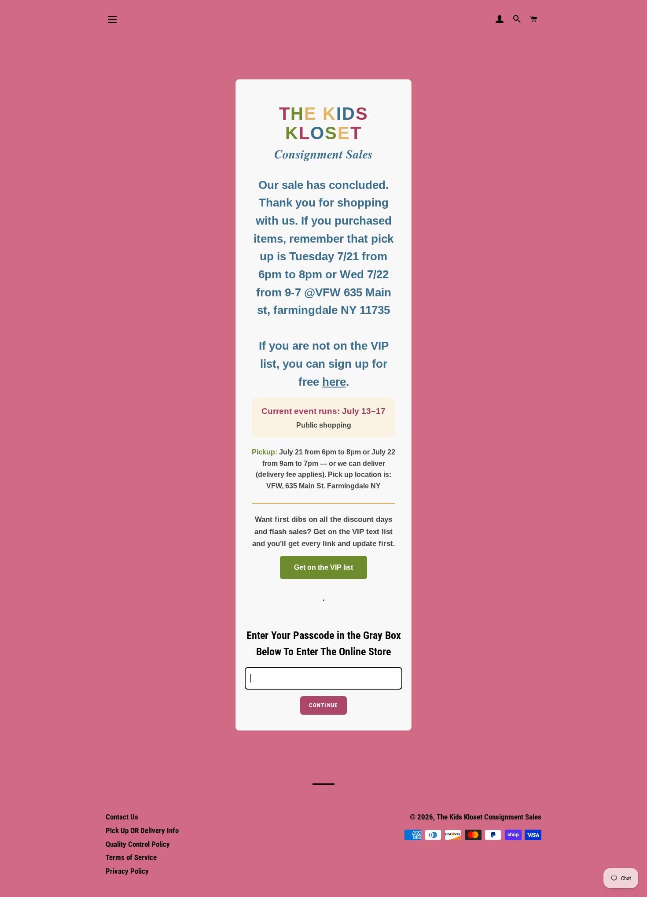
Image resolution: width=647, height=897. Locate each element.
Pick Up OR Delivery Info (142, 830)
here (334, 381)
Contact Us (122, 816)
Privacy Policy (127, 871)
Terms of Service (131, 857)
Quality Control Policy (138, 844)
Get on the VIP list (323, 567)
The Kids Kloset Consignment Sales (489, 816)
